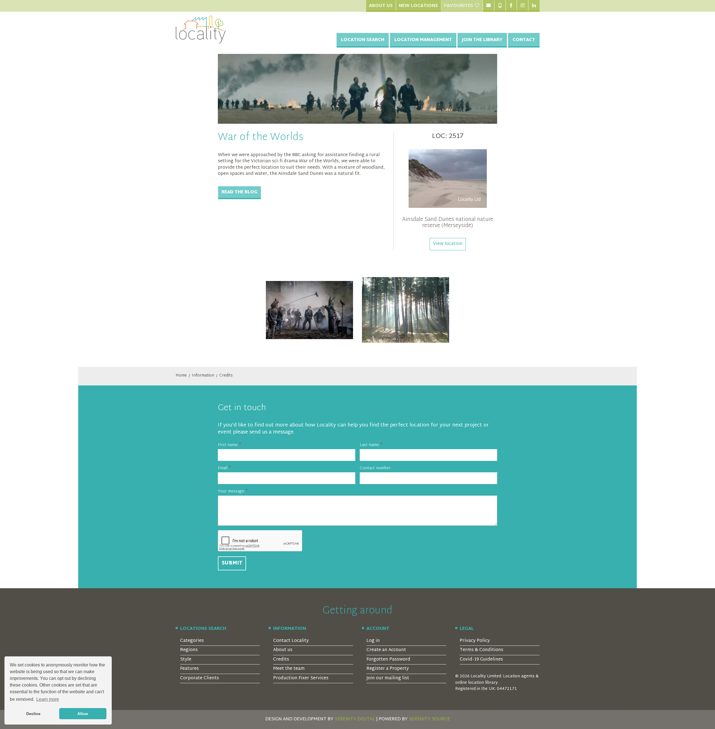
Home (181, 376)
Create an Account (386, 650)
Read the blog (239, 192)
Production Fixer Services (300, 678)
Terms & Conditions (481, 650)
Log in (373, 641)
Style (185, 660)
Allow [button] (82, 713)
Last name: (370, 445)
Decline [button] (33, 713)
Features (189, 669)
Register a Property (387, 669)
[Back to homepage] (201, 30)
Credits (226, 376)
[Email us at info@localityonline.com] (488, 6)
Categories (192, 641)
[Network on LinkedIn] (534, 6)
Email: (223, 468)
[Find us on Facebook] (511, 6)
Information (203, 376)
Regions (189, 650)
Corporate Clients (199, 678)
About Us (381, 6)
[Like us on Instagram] (522, 6)
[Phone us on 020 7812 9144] (500, 6)
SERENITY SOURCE (429, 719)
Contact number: (375, 468)
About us (282, 650)
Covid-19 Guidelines (481, 660)
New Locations (418, 6)
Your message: (231, 491)
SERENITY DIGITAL (355, 719)
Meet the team (289, 669)
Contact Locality (291, 641)
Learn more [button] (47, 699)
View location (448, 244)
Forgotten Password (388, 660)
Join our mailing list (387, 678)
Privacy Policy (475, 641)
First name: (228, 445)
